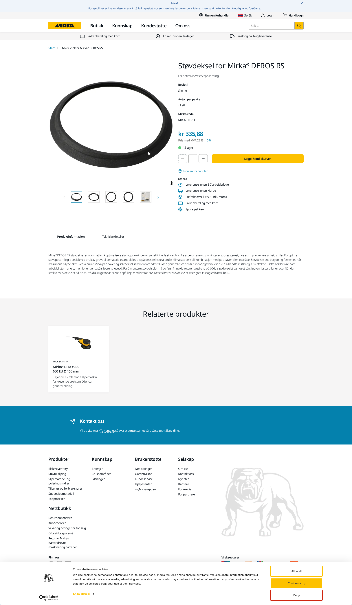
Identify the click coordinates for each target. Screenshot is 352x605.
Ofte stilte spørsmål (61, 533)
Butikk (96, 26)
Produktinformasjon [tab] (71, 237)
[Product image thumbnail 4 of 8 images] (128, 197)
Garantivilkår (143, 474)
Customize (294, 583)
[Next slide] (158, 197)
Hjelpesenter (143, 484)
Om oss (182, 26)
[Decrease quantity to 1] (182, 158)
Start (51, 48)
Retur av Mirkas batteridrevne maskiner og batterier (62, 542)
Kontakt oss (186, 474)
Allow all (296, 571)
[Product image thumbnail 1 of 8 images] (76, 197)
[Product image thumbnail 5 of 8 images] (145, 197)
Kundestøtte (153, 26)
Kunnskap (122, 26)
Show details (81, 593)
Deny (296, 595)
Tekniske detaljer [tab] (113, 237)
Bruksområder (101, 474)
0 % (209, 140)
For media (184, 489)
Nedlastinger (143, 469)
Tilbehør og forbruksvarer (65, 488)
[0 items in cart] (293, 15)
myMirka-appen (145, 489)
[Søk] (299, 25)
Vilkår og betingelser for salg (67, 528)
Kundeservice (144, 479)
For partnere (186, 494)
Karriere (183, 484)
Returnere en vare (60, 518)
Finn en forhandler (217, 15)
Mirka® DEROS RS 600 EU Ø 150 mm (66, 369)
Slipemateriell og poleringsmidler (59, 481)
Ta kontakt (107, 431)
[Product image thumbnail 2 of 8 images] (94, 197)
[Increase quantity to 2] (203, 158)
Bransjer (97, 469)
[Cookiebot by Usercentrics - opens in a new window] (49, 598)
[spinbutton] (192, 158)
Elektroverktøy (57, 469)
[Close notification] (302, 3)
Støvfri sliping (57, 474)
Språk (248, 15)
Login (270, 15)
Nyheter (183, 479)
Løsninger (98, 479)
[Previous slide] (64, 197)
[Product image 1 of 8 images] (111, 125)
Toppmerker (56, 499)
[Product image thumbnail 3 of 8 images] (111, 197)
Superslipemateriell (61, 494)
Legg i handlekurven (258, 159)
